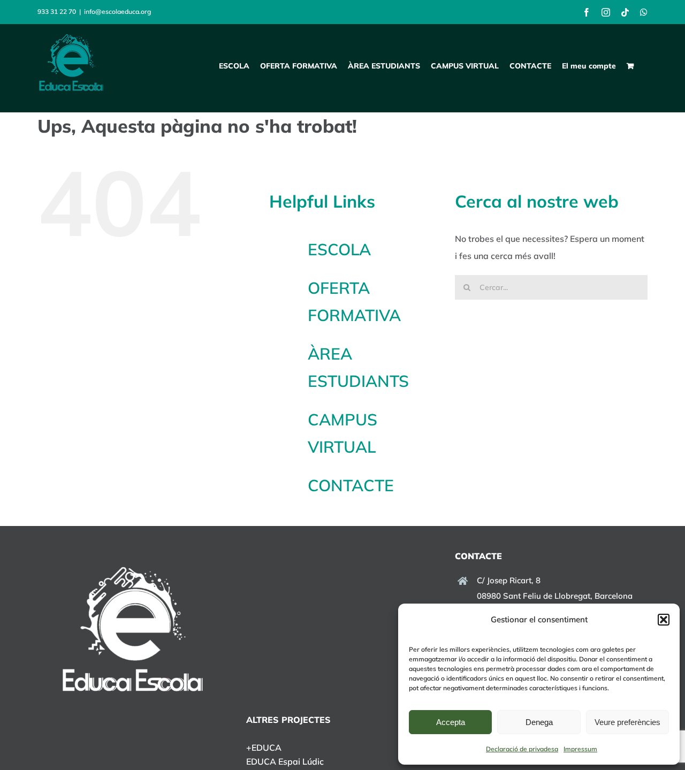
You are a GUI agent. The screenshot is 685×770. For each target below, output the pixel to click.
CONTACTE (351, 485)
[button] (663, 619)
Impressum (580, 749)
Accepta (450, 722)
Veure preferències (627, 722)
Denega (539, 722)
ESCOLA (339, 249)
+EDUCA (263, 747)
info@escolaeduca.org (117, 11)
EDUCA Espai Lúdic (285, 761)
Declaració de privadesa (522, 749)
